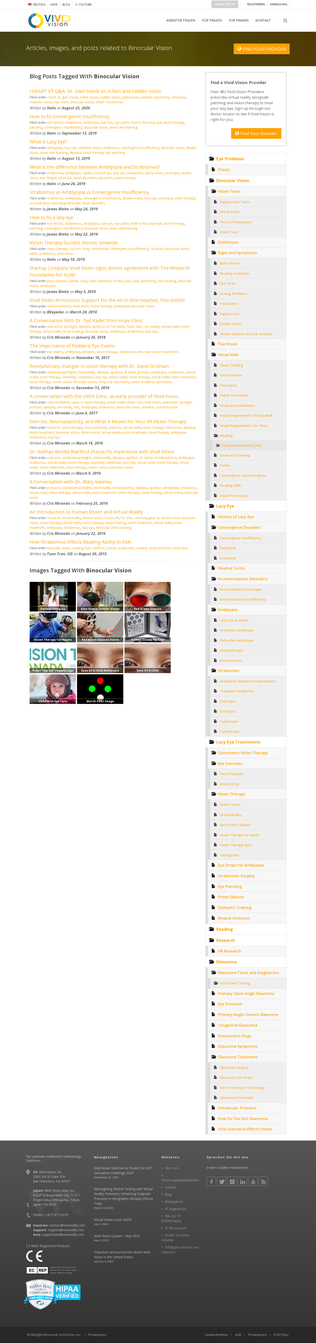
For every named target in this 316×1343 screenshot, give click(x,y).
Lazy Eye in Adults (234, 620)
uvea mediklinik (58, 402)
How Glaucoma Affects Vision (245, 1129)
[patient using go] (53, 596)
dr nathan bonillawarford (158, 457)
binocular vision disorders (77, 178)
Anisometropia (231, 650)
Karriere (171, 1187)
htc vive (126, 518)
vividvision (85, 377)
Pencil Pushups (232, 773)
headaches (135, 173)
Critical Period (231, 660)
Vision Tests (229, 191)
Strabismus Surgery (236, 875)
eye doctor (55, 122)
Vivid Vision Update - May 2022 (117, 1236)
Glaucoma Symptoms (238, 1046)
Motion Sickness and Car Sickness (246, 333)
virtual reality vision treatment (174, 377)
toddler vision (110, 97)
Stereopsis (228, 385)
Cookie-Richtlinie (216, 1335)
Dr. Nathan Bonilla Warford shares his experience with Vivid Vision (102, 451)
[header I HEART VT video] (100, 596)
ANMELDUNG (278, 4)
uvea (75, 402)
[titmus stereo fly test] (147, 627)
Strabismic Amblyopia (237, 630)
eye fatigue (48, 178)
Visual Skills (228, 354)
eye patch (122, 122)
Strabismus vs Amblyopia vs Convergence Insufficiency (89, 192)
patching (36, 127)
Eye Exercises (230, 763)
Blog (66, 4)
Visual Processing (234, 495)
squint (87, 173)
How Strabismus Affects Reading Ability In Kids (80, 542)
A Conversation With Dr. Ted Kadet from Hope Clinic (86, 320)
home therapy (101, 306)
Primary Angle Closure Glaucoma (248, 1014)
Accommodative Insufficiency (243, 599)
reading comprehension (153, 548)
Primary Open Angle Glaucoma (246, 993)
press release (57, 281)
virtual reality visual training (63, 331)
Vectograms (229, 855)
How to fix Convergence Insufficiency (70, 116)
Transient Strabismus (237, 691)
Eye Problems (230, 158)
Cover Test (229, 232)
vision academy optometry (152, 382)
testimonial (100, 248)
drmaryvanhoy (123, 487)
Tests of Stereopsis (236, 222)
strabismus (73, 122)
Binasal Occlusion (234, 918)
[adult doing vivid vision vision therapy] (53, 627)
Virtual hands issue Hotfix (113, 1219)
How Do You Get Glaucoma (243, 1118)
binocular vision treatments (158, 352)
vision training (115, 522)
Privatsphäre (257, 1335)
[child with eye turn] (53, 688)
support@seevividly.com (66, 1230)
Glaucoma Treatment (238, 1056)
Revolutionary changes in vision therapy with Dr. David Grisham (99, 366)
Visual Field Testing (235, 983)
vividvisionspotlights (62, 372)
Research (225, 940)
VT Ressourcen (176, 1228)
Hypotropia (229, 721)
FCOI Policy (281, 1335)
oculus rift (111, 518)
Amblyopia (227, 609)
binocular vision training (113, 527)
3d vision (157, 248)
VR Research (229, 951)
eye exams (55, 352)
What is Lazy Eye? (48, 142)
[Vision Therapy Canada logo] (53, 657)
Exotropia (227, 701)
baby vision (130, 97)
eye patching (115, 152)
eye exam (61, 102)
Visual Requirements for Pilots (244, 425)
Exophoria (228, 547)
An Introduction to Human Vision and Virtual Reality (86, 512)
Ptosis (224, 169)
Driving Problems (233, 293)
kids (88, 548)
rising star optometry (114, 382)
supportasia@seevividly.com (63, 1234)
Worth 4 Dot (230, 211)
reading (77, 548)
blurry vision (154, 173)
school (111, 548)
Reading (226, 435)
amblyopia (91, 122)
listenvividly (86, 372)
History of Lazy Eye (236, 516)
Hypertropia (229, 731)
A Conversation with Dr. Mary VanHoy (71, 482)
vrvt (76, 407)
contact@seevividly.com (67, 1225)
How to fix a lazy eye (51, 217)
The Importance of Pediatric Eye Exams (72, 346)
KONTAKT (263, 20)
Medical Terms (231, 568)
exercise (115, 427)
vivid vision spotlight (62, 326)
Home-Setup (225, 4)
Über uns (172, 1168)
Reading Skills (230, 485)
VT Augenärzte (175, 1209)
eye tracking (167, 281)
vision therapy (174, 122)
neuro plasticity (95, 427)
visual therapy (158, 432)
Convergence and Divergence (243, 475)
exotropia (165, 198)
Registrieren (256, 4)
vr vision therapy (93, 402)
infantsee (179, 97)
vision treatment (42, 432)
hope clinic (135, 326)
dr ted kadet (116, 326)
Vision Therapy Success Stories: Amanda (74, 243)
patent (73, 281)
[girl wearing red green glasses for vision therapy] (147, 596)
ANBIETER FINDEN (180, 20)
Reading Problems (234, 273)
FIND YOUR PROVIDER (264, 49)
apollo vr (98, 326)
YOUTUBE (85, 4)
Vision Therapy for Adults (240, 834)
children (98, 548)
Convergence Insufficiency (240, 538)
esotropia (172, 173)
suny (83, 281)
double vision (133, 198)
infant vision (89, 97)
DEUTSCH (39, 4)
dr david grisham (136, 372)
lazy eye (107, 122)
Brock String (229, 784)
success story (80, 248)
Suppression (229, 313)
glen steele (70, 97)
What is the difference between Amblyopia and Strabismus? (95, 167)
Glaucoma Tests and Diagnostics (248, 972)
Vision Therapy (231, 794)
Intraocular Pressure (237, 1107)
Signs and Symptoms (237, 252)
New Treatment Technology (242, 1087)
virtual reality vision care (125, 402)
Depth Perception (234, 395)
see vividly (151, 326)
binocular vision (82, 102)
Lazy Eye (225, 506)
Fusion (225, 465)
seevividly (69, 377)
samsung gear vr (146, 518)
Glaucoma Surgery (234, 1067)
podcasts (54, 457)
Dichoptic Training (234, 907)
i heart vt (53, 97)
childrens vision (41, 102)
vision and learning (123, 127)
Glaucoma (226, 962)
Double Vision (230, 323)
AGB (238, 1335)
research (53, 427)
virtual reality (71, 518)
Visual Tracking (231, 365)
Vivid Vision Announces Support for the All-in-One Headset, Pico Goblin (107, 300)
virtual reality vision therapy (129, 377)
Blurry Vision (229, 263)
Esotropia (227, 711)
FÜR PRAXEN (212, 20)
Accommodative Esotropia (241, 589)
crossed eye (102, 173)
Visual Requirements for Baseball (246, 415)
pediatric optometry (155, 97)
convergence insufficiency (63, 127)
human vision (92, 518)
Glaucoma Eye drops (236, 1077)
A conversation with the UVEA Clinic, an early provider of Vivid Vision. (104, 396)
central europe (166, 407)
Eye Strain (228, 283)
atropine (88, 352)
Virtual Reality (231, 814)
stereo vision (61, 382)
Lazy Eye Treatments (238, 742)
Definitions (228, 242)
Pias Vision (228, 344)
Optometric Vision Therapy (243, 752)
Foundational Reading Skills (242, 445)
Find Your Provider (258, 133)
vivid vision (65, 253)
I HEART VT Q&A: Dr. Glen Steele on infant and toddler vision (95, 91)
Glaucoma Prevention (237, 1097)
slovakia (148, 407)
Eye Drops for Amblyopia (241, 865)
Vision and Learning (235, 455)
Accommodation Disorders (242, 578)
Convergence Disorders (239, 527)
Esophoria (228, 558)
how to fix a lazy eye (146, 122)
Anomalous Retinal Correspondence (248, 681)
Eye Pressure (230, 1003)
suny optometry (144, 281)
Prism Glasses (231, 896)
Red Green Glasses (235, 824)
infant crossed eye (109, 102)
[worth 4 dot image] (100, 688)
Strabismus (228, 670)
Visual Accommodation (237, 405)
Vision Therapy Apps (236, 844)
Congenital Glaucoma (237, 1025)
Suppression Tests (235, 201)
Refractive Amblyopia (237, 640)
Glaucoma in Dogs (234, 1035)
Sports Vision (230, 804)
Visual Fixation (231, 375)
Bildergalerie (174, 1201)
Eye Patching (230, 886)
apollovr (116, 372)
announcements (59, 306)
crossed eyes (39, 203)
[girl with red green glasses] (100, 627)
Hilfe (53, 4)
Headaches (229, 303)
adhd (33, 253)
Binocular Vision (232, 180)
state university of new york (109, 281)
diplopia (75, 152)
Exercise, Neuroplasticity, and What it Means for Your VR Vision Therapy (108, 421)
